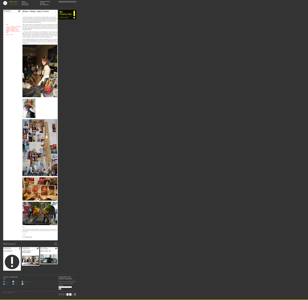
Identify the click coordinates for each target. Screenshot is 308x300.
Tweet (24, 234)
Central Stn (13, 1)
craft (7, 26)
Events (42, 3)
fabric (9, 27)
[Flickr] (22, 284)
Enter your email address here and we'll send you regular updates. (67, 283)
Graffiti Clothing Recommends (26, 251)
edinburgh (18, 26)
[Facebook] (4, 282)
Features (25, 3)
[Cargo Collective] (22, 282)
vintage (13, 31)
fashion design (10, 29)
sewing (7, 31)
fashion (14, 27)
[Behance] (4, 284)
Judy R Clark (14, 30)
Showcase (25, 4)
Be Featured (44, 4)
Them (9, 292)
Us (3, 292)
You (6, 292)
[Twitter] (13, 282)
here (27, 231)
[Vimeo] (13, 284)
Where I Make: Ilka (46, 251)
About (24, 1)
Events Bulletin (8, 251)
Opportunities (45, 1)
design (12, 26)
